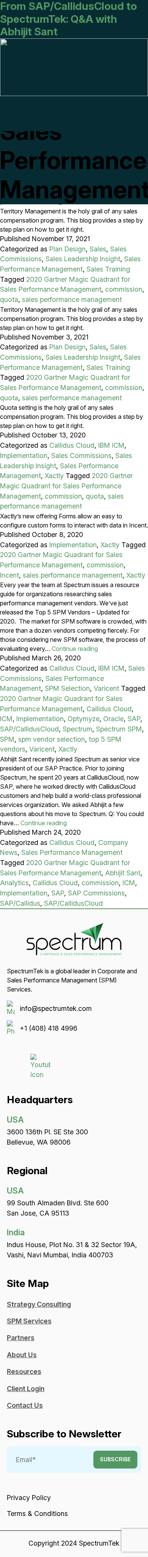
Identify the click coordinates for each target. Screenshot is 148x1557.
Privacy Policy (29, 1498)
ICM (6, 719)
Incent (9, 575)
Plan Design (67, 249)
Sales (98, 249)
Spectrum (77, 729)
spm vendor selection (51, 739)
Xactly (54, 476)
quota (9, 299)
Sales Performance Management (72, 852)
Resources (24, 1371)
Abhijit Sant (122, 873)
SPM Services (29, 1321)
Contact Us (25, 1405)
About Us (22, 1355)
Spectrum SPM (119, 729)
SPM (7, 739)
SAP (134, 719)
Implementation (23, 456)
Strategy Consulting (39, 1304)
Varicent (106, 688)
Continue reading (75, 648)
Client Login (25, 1389)
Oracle (113, 719)
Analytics (14, 883)
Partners (21, 1338)
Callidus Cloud (71, 445)
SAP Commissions (96, 893)
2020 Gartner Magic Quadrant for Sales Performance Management (66, 486)
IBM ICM (111, 445)
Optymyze (83, 719)
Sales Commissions (81, 456)
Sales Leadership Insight (83, 259)
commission (123, 289)
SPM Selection (67, 688)
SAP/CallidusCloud (29, 729)
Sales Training (108, 269)
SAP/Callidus (20, 903)
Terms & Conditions (37, 1514)
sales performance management (72, 299)
